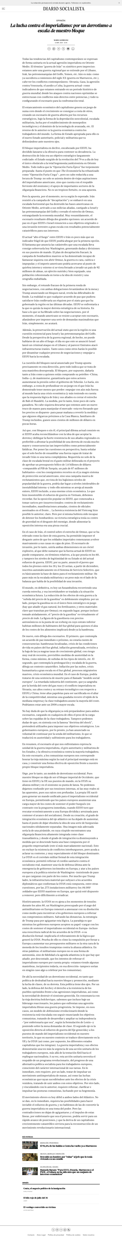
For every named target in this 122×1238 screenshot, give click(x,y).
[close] (119, 3)
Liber (25, 1201)
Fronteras (54, 1143)
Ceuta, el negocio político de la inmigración (44, 1188)
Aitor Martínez (28, 1210)
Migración (44, 1143)
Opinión (60, 20)
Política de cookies (73, 1235)
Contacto (31, 1235)
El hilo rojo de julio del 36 (35, 1197)
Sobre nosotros (88, 1235)
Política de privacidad (56, 1235)
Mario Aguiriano (61, 40)
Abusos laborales (47, 1154)
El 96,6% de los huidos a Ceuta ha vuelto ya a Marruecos (68, 1145)
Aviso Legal (41, 1235)
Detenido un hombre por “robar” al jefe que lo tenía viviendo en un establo (66, 1157)
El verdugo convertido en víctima (39, 1207)
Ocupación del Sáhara (49, 1167)
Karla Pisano (27, 1191)
